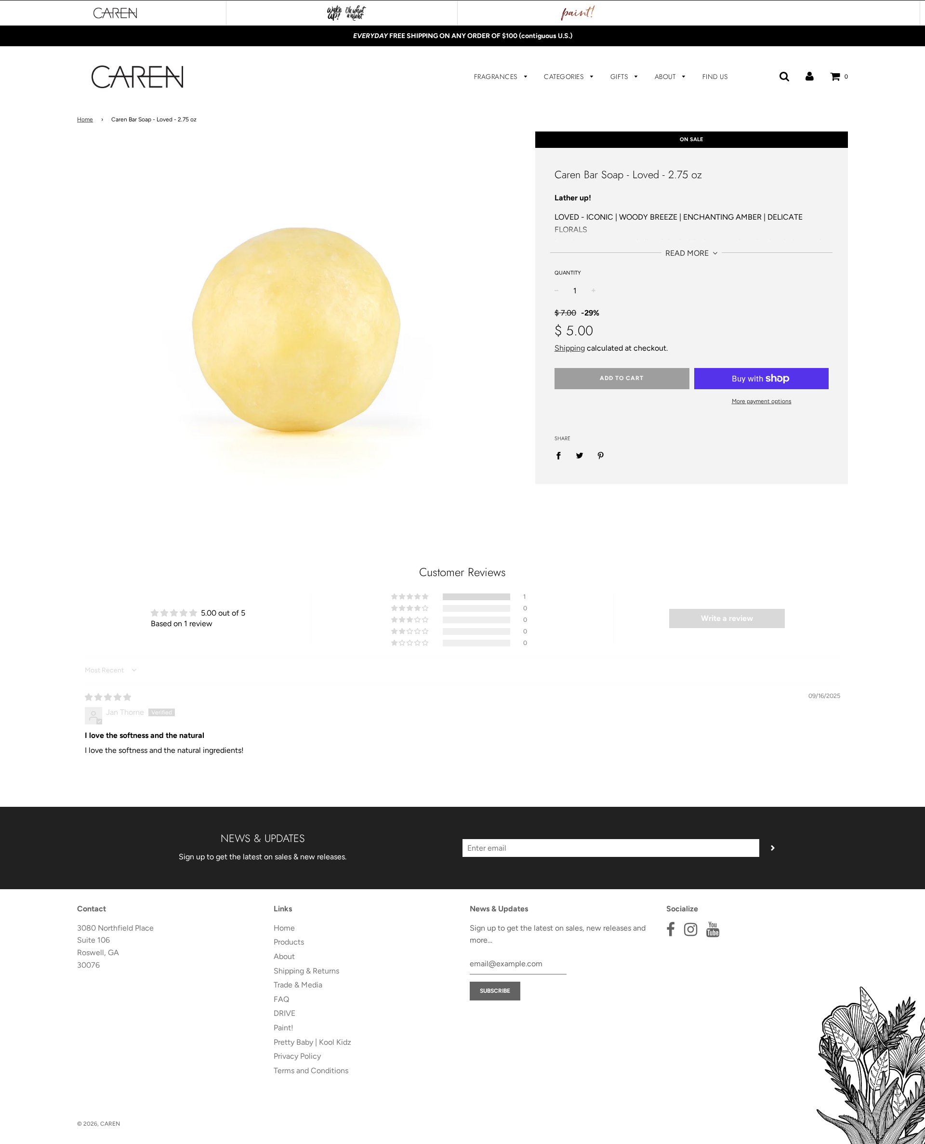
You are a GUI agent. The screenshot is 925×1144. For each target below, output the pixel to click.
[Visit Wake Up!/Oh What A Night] (346, 13)
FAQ (281, 999)
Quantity (568, 273)
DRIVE (284, 1013)
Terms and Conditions (311, 1070)
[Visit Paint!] (578, 13)
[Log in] (810, 76)
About (666, 76)
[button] (410, 596)
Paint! (283, 1027)
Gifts (620, 76)
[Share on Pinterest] (600, 455)
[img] (108, 697)
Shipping (570, 348)
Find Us (715, 76)
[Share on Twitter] (579, 455)
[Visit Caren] (115, 13)
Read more (688, 253)
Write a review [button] (727, 618)
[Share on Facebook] (561, 455)
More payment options (762, 401)
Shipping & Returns (306, 970)
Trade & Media (298, 984)
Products (289, 942)
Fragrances (497, 76)
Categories (565, 76)
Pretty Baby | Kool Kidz (312, 1042)
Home (85, 119)
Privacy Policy (297, 1056)
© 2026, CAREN (98, 1123)
